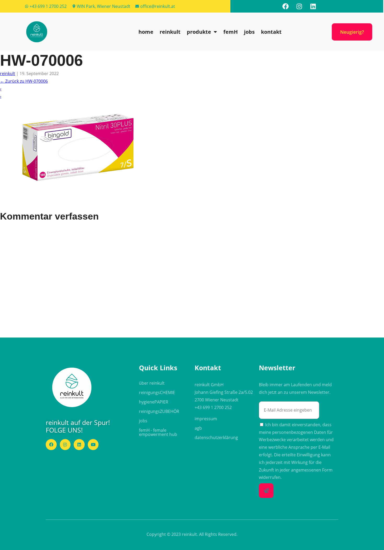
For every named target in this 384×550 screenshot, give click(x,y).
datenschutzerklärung (216, 437)
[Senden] (266, 490)
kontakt (271, 31)
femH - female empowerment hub (158, 432)
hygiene (153, 402)
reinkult (170, 31)
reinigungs (157, 392)
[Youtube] (93, 444)
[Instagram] (299, 6)
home (145, 31)
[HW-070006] (79, 207)
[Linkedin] (313, 6)
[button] (37, 32)
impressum (206, 419)
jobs (249, 31)
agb (198, 428)
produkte (199, 31)
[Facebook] (285, 6)
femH (230, 31)
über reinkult (152, 383)
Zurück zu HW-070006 (24, 81)
